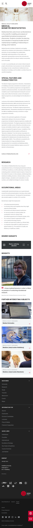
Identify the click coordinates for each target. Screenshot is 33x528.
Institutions (5, 434)
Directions (4, 473)
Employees (5, 413)
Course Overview (6, 449)
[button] (16, 381)
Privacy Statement (6, 510)
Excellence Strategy (7, 443)
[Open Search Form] (7, 3)
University (4, 384)
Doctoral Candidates (7, 416)
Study (3, 390)
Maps (3, 401)
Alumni (4, 411)
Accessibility (4, 512)
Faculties (4, 437)
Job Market (5, 451)
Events (4, 398)
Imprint (3, 507)
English (17, 501)
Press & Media (6, 422)
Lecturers (4, 419)
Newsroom (5, 395)
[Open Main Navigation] (3, 3)
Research (4, 387)
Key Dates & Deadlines (8, 446)
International (5, 440)
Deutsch (13, 501)
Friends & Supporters (8, 425)
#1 (22, 525)
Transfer (4, 393)
